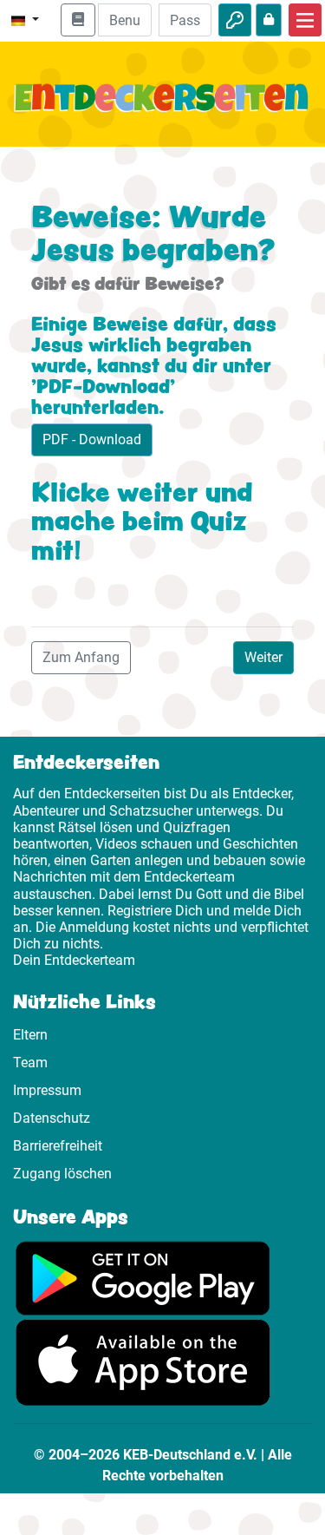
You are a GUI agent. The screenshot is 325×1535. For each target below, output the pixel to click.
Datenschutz (51, 1118)
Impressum (47, 1090)
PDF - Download (91, 439)
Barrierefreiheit (57, 1146)
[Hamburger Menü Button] (305, 19)
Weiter (263, 657)
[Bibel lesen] (78, 19)
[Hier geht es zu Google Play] (143, 1277)
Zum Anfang (81, 657)
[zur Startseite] (162, 108)
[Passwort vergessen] (269, 19)
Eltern (30, 1035)
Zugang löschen (62, 1173)
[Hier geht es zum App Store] (143, 1361)
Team (30, 1062)
